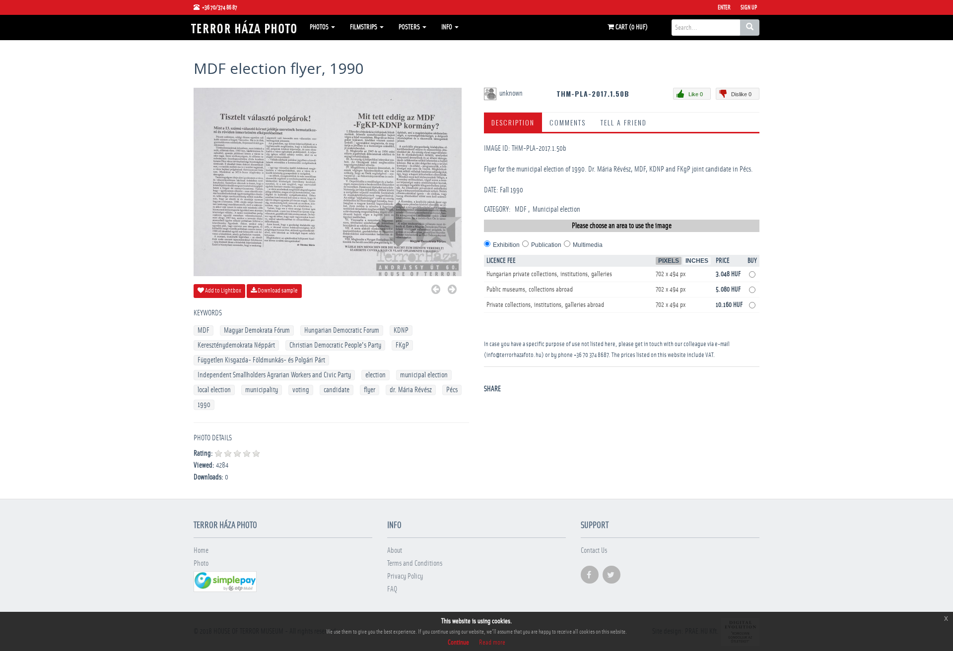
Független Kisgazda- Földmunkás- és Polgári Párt (261, 360)
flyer (369, 390)
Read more (492, 642)
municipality (261, 390)
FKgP (402, 345)
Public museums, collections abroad (529, 289)
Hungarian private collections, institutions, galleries (549, 274)
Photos (320, 27)
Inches (696, 260)
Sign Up (749, 7)
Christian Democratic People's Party (335, 345)
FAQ (392, 589)
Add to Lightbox (222, 291)
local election (214, 390)
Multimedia (588, 244)
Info (447, 27)
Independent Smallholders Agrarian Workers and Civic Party (274, 375)
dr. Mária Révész (411, 390)
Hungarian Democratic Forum (341, 330)
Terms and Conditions (414, 563)
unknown (511, 93)
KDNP (401, 330)
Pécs (452, 390)
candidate (336, 390)
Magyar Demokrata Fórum (257, 330)
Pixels (668, 260)
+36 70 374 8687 (591, 355)
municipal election (424, 375)
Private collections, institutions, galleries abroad (545, 304)
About (394, 550)
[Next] (452, 291)
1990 (204, 405)
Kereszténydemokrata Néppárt (236, 345)
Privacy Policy (405, 576)
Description (513, 122)
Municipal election (556, 209)
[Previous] (435, 291)
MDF (203, 330)
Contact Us (594, 550)
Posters (410, 27)
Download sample (277, 291)
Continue (458, 642)
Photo (201, 563)
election (375, 375)
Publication (546, 244)
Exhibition (506, 244)
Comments (567, 122)
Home (201, 550)
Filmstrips (364, 27)
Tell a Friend (624, 122)
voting (300, 390)
